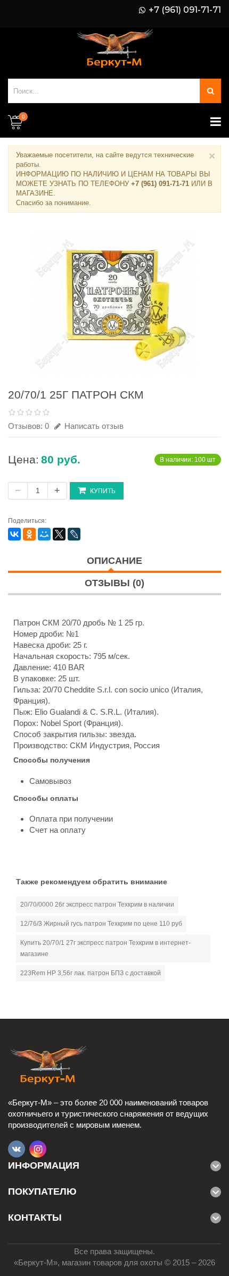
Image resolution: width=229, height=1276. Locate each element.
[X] (59, 534)
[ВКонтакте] (14, 534)
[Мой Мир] (44, 534)
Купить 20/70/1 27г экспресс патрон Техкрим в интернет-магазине (105, 948)
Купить (103, 491)
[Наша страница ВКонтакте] (16, 1148)
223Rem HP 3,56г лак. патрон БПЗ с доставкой (90, 973)
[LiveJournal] (74, 534)
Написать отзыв (93, 425)
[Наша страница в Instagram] (37, 1148)
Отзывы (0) (114, 583)
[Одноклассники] (29, 534)
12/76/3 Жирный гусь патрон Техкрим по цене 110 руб (101, 923)
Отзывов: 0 (28, 425)
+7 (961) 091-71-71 (185, 10)
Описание (114, 560)
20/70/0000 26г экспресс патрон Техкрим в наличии (97, 904)
